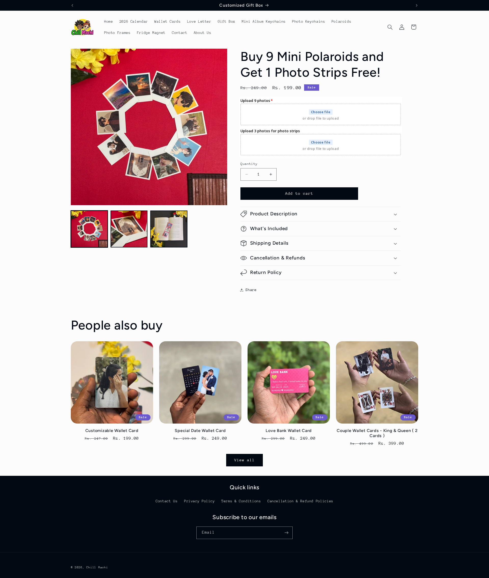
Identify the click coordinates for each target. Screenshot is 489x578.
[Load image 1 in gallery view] (89, 229)
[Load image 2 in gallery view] (129, 229)
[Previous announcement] (72, 5)
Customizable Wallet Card (112, 430)
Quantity (248, 164)
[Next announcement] (416, 5)
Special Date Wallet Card (200, 430)
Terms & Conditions (241, 501)
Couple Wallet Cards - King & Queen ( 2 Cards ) (377, 433)
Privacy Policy (199, 501)
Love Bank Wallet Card (289, 430)
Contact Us (167, 501)
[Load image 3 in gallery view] (168, 229)
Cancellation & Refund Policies (300, 501)
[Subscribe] (286, 532)
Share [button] (251, 290)
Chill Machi (97, 567)
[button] (390, 27)
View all (244, 460)
